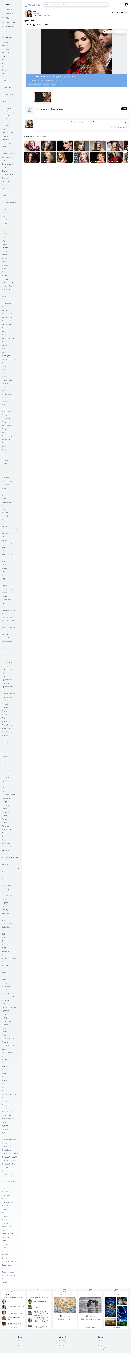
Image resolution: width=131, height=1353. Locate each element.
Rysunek (4, 878)
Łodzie (4, 1247)
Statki (3, 962)
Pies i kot (4, 763)
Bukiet (4, 101)
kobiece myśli (6, 303)
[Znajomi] (126, 13)
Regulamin (101, 1340)
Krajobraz (5, 401)
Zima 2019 (5, 1192)
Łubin (3, 1251)
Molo (3, 561)
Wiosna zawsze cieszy (9, 1094)
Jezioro (4, 275)
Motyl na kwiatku (7, 589)
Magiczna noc (6, 502)
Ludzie (4, 488)
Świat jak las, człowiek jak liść (11, 1261)
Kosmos (4, 369)
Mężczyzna (5, 606)
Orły (3, 690)
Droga (4, 160)
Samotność (5, 913)
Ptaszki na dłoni (6, 843)
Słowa (4, 1004)
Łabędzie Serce (6, 1237)
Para (3, 718)
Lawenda (5, 460)
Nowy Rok (5, 648)
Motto (4, 575)
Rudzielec (5, 864)
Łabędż (4, 1241)
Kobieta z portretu (7, 321)
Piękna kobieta (6, 777)
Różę (3, 906)
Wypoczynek (6, 1129)
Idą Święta (5, 258)
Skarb (3, 930)
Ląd (3, 495)
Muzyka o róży (6, 599)
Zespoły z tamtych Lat (9, 1181)
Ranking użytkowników (65, 1342)
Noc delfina (5, 645)
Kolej (3, 349)
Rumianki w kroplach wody (10, 868)
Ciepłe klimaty (6, 119)
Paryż (3, 746)
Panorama (5, 707)
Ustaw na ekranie (119, 32)
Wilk (3, 1087)
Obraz (4, 652)
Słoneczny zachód (8, 997)
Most (3, 572)
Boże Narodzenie (7, 94)
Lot (3, 471)
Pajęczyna (5, 700)
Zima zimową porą (8, 1202)
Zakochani (5, 1167)
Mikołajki (4, 540)
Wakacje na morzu (8, 1063)
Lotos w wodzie (7, 481)
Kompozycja (6, 356)
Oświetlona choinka (8, 697)
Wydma (4, 1122)
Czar (3, 129)
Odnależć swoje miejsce (9, 662)
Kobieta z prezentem (8, 324)
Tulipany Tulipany (7, 1021)
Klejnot (4, 300)
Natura (4, 613)
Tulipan (4, 1014)
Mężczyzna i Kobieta (8, 610)
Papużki (4, 714)
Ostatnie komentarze (65, 1344)
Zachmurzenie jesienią (9, 1139)
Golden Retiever (7, 227)
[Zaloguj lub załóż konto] (126, 5)
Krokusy (4, 404)
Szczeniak (5, 969)
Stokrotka (5, 965)
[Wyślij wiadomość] (118, 13)
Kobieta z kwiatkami (8, 314)
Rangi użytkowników (65, 1346)
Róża (3, 882)
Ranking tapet (22, 1346)
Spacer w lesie (6, 944)
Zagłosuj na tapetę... (90, 1327)
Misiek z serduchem (8, 544)
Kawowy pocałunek (8, 293)
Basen (4, 66)
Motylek (4, 585)
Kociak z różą (6, 342)
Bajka (3, 59)
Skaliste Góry (6, 927)
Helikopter (5, 248)
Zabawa (4, 1136)
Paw (3, 749)
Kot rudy (4, 387)
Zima (3, 1188)
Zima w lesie (6, 1195)
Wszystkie (5, 42)
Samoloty (5, 910)
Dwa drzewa (6, 181)
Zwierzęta (5, 1220)
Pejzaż (4, 753)
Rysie (3, 875)
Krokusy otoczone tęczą (9, 415)
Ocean (4, 655)
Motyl (4, 579)
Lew (3, 467)
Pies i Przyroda (6, 770)
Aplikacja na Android (103, 1348)
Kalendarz (5, 279)
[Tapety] (122, 13)
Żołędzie (4, 1282)
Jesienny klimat (7, 268)
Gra (3, 230)
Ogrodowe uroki (7, 669)
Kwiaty (4, 446)
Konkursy (20, 1342)
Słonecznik (5, 993)
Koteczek (5, 376)
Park (3, 739)
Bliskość (4, 80)
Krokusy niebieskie (7, 411)
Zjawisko (4, 1216)
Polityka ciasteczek (103, 1346)
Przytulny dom (6, 829)
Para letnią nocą (7, 725)
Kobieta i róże (6, 310)
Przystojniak (5, 826)
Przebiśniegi (5, 805)
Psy (3, 833)
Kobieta (4, 307)
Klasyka (4, 296)
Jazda (4, 261)
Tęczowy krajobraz (8, 1045)
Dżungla (4, 209)
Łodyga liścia (6, 1244)
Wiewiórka (5, 1084)
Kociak (4, 331)
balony (4, 63)
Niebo (4, 631)
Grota (4, 237)
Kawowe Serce (6, 289)
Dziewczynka (6, 195)
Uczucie (4, 1049)
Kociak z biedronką (8, 338)
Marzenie (5, 512)
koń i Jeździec (6, 394)
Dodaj (124, 108)
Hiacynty (4, 255)
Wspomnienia (6, 1115)
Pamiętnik (5, 704)
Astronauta (5, 49)
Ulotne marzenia (7, 1052)
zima (3, 1185)
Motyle (4, 582)
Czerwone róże (7, 143)
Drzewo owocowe (8, 174)
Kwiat (3, 432)
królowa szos (6, 418)
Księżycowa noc (7, 425)
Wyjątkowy (5, 1126)
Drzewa (4, 167)
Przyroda (4, 819)
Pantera (4, 711)
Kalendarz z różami (8, 282)
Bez (3, 73)
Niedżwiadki (5, 634)
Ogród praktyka (6, 683)
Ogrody (4, 673)
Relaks (4, 854)
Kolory (4, 352)
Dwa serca (5, 185)
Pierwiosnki (5, 756)
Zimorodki (5, 1206)
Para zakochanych (7, 732)
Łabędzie (5, 1230)
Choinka (4, 105)
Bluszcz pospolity (7, 84)
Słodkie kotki (6, 986)
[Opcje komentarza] (125, 122)
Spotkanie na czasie (8, 955)
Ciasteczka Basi (6, 108)
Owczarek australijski (8, 694)
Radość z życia (6, 847)
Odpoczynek (6, 666)
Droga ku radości (7, 164)
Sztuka (4, 979)
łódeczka (5, 1254)
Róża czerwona (7, 885)
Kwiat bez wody (7, 436)
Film (3, 216)
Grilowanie (5, 234)
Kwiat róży (5, 443)
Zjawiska (4, 1213)
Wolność (5, 1108)
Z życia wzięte (6, 1227)
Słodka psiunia (6, 983)
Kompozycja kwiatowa (9, 359)
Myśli (3, 603)
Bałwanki (4, 70)
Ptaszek (4, 840)
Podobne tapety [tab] (29, 136)
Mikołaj (4, 537)
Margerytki (5, 509)
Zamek (4, 1171)
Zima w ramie (6, 1199)
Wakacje (4, 1059)
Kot (3, 373)
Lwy (3, 491)
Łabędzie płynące (7, 1234)
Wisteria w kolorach (8, 1098)
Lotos (4, 474)
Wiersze (4, 1080)
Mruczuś (4, 592)
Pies (3, 760)
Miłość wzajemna (7, 554)
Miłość (4, 547)
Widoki (4, 1073)
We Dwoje (5, 1070)
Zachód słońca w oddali (9, 1157)
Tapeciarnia (5, 1011)
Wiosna (4, 1091)
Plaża (3, 788)
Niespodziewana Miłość (9, 641)
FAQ (99, 1344)
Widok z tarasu (6, 1077)
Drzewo (4, 171)
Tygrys (4, 1028)
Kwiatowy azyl (6, 439)
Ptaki (3, 836)
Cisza (3, 122)
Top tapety (21, 1344)
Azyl (3, 56)
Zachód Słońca (6, 1150)
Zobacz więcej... (13, 1327)
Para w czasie (6, 728)
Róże (3, 892)
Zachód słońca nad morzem (11, 1153)
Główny (4, 244)
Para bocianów (6, 721)
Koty (3, 390)
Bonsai (4, 91)
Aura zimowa (6, 52)
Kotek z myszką (7, 380)
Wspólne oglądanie (8, 1119)
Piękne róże (5, 781)
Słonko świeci (6, 1000)
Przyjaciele (5, 812)
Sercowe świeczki (7, 923)
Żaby (3, 1279)
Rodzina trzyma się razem (10, 857)
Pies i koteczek (6, 767)
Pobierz (110, 32)
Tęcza (4, 1035)
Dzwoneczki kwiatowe (9, 202)
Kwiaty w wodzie (7, 450)
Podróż (4, 791)
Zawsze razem (6, 1178)
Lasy (3, 457)
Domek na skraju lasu (8, 153)
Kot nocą (5, 383)
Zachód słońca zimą (8, 1164)
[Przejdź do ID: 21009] (42, 97)
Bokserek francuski (8, 87)
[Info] (113, 13)
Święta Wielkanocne (8, 1275)
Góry (3, 241)
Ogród (4, 676)
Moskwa (4, 568)
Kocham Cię (6, 328)
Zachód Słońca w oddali (9, 1160)
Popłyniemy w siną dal (9, 795)
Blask (3, 77)
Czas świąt (5, 140)
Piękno (4, 784)
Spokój (4, 948)
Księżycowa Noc (7, 429)
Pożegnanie (5, 802)
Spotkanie (5, 951)
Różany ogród (6, 889)
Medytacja (5, 516)
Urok (3, 1056)
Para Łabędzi (6, 735)
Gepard (4, 220)
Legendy (4, 464)
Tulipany (4, 1018)
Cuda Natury (6, 126)
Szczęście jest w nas (8, 976)
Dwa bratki (5, 178)
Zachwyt (4, 1143)
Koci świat (5, 345)
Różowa (4, 899)
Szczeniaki (5, 972)
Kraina (4, 397)
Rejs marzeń (6, 850)
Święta (4, 1268)
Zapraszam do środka (8, 1174)
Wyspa (4, 1133)
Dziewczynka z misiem (9, 199)
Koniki (4, 366)
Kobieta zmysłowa (8, 317)
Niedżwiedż (5, 638)
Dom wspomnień (7, 157)
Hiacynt (4, 251)
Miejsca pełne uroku (8, 523)
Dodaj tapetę (21, 1340)
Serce (4, 920)
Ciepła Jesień (6, 115)
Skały (3, 937)
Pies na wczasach (7, 774)
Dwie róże (5, 188)
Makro (4, 505)
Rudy (3, 861)
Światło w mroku (7, 1265)
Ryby (3, 871)
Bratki (3, 98)
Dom (3, 150)
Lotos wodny (6, 477)
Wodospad (5, 1101)
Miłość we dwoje (7, 551)
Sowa (3, 941)
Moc (3, 558)
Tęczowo (5, 1042)
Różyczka (5, 903)
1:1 (105, 32)
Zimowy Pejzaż (6, 1209)
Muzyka (4, 596)
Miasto (4, 519)
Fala (3, 213)
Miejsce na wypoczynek (9, 530)
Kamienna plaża (7, 286)
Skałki (3, 934)
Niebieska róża (6, 624)
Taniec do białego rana (9, 1007)
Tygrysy (4, 1031)
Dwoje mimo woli (7, 192)
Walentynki (5, 1066)
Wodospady (5, 1105)
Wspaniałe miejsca (8, 1112)
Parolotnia (5, 742)
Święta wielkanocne (8, 1272)
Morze (4, 565)
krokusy (4, 408)
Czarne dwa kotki (7, 133)
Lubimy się (5, 484)
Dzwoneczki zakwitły (8, 206)
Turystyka (5, 1024)
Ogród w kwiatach (7, 687)
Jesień (4, 272)
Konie (4, 363)
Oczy (3, 659)
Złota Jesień (6, 1223)
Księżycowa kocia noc (9, 422)
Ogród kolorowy (7, 680)
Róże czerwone (7, 896)
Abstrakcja (5, 45)
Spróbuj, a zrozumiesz (9, 958)
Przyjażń (4, 815)
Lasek (3, 453)
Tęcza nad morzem (8, 1038)
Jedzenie (5, 265)
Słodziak (4, 990)
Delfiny (4, 146)
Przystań (4, 822)
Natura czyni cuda (7, 617)
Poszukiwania (6, 798)
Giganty (4, 223)
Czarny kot (5, 136)
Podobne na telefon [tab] (41, 136)
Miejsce (4, 526)
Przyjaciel (5, 808)
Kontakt (100, 1342)
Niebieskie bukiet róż (8, 627)
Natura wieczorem (8, 620)
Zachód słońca (6, 1146)
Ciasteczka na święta (8, 112)
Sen (3, 916)
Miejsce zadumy (7, 533)
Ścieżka (4, 1258)
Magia (4, 498)
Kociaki (4, 335)
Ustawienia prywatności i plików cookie (109, 1350)
